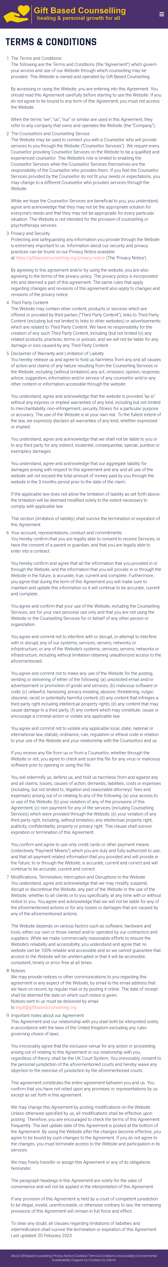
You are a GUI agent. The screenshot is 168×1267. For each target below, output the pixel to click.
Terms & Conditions (102, 1256)
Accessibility (126, 1256)
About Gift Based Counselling (31, 1256)
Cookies (80, 1256)
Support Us (80, 1260)
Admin (111, 1260)
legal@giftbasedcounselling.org (46, 1007)
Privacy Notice (63, 1256)
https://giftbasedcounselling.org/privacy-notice (60, 257)
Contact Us (97, 1260)
